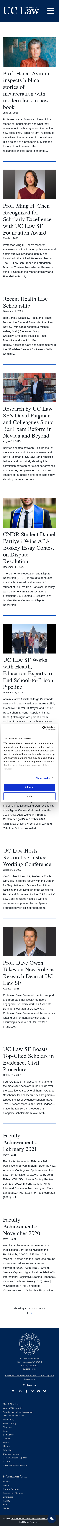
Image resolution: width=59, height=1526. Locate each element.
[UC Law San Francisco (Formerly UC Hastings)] (21, 10)
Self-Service (9, 1435)
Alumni (6, 1482)
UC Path (7, 1461)
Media (6, 1508)
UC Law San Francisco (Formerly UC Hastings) (33, 1519)
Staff (5, 1504)
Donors (6, 1485)
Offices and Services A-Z (15, 1416)
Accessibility (9, 1419)
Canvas (6, 1439)
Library (6, 1446)
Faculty (6, 1501)
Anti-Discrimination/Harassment (18, 1412)
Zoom (6, 1442)
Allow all (29, 787)
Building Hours (29, 1369)
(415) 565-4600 (30, 1365)
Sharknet (7, 1427)
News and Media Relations (16, 1465)
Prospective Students (13, 1493)
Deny (29, 796)
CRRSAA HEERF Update (15, 1458)
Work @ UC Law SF (12, 1408)
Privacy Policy (9, 1423)
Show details (43, 778)
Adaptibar (7, 1450)
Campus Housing (11, 1454)
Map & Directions (11, 1404)
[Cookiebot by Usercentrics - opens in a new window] (42, 728)
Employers (8, 1497)
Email (5, 1431)
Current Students (11, 1489)
